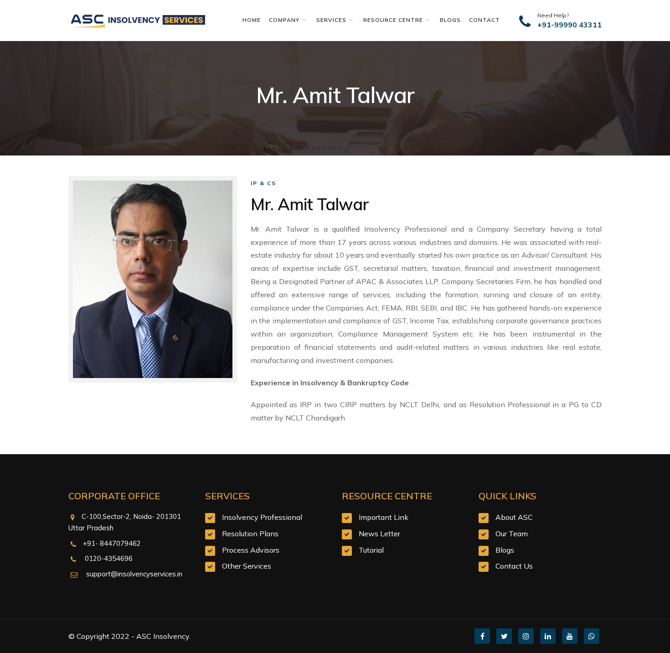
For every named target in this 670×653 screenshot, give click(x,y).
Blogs (452, 19)
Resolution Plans (250, 533)
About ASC (514, 517)
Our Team (511, 533)
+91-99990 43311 (569, 24)
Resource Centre (394, 19)
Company (285, 19)
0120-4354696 (108, 558)
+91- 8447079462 (112, 543)
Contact (484, 19)
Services (332, 19)
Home (253, 19)
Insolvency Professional (262, 517)
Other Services (246, 565)
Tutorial (371, 550)
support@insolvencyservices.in (133, 574)
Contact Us (514, 565)
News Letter (379, 533)
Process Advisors (250, 550)
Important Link (383, 517)
